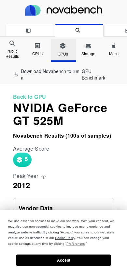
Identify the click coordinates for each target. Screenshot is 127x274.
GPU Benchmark (93, 74)
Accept (63, 260)
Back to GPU (29, 96)
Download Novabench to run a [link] (63, 74)
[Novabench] (63, 10)
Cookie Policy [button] (65, 238)
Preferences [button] (75, 243)
